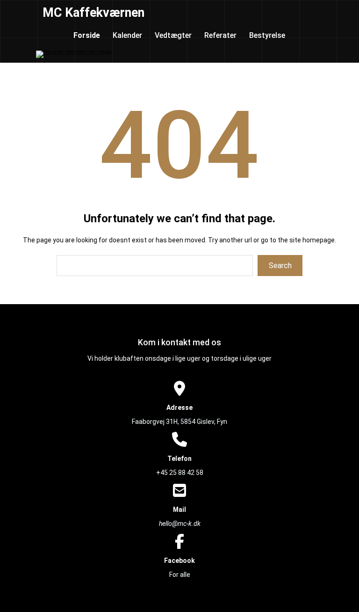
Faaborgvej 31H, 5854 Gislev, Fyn (179, 421)
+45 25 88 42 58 (179, 472)
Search (280, 265)
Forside (86, 35)
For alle (179, 574)
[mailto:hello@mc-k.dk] (179, 491)
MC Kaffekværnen (93, 12)
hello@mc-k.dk (180, 523)
